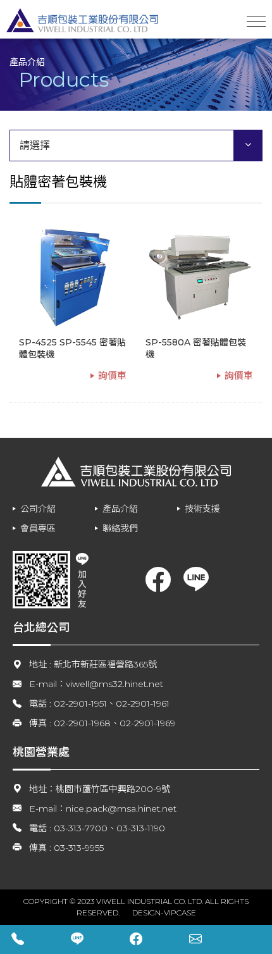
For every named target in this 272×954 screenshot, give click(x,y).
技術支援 (202, 508)
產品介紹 (120, 508)
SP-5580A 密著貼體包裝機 (195, 349)
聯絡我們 (120, 528)
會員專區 (38, 528)
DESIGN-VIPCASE (164, 912)
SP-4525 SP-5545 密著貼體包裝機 (72, 349)
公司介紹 (38, 508)
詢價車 (112, 375)
